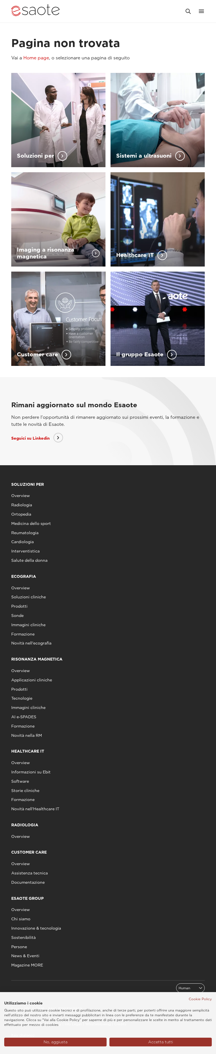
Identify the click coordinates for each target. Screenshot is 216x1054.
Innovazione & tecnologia (36, 928)
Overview (20, 495)
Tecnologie (21, 698)
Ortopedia (21, 514)
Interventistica (25, 551)
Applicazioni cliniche (31, 680)
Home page (36, 58)
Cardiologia (22, 542)
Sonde (17, 615)
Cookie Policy (200, 999)
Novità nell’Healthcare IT (35, 809)
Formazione (23, 634)
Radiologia (21, 505)
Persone (19, 947)
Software (20, 781)
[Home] (35, 11)
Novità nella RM (26, 735)
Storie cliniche (25, 790)
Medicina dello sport (31, 523)
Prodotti (19, 606)
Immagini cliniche (28, 625)
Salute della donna (29, 560)
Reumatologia (25, 533)
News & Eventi (25, 956)
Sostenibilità (23, 937)
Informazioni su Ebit (31, 772)
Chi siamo (20, 919)
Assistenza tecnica (29, 873)
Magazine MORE (27, 965)
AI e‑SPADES (23, 717)
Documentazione (28, 882)
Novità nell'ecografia (31, 643)
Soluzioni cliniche (28, 597)
